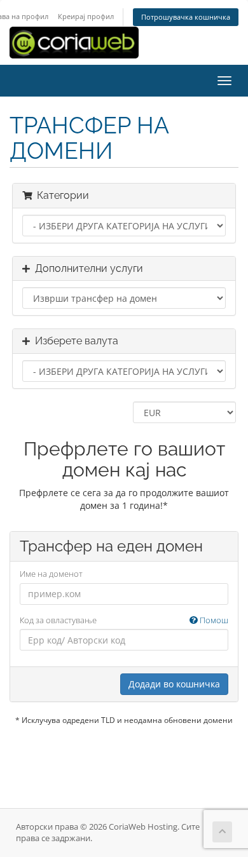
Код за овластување (124, 620)
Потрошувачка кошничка (185, 17)
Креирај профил (86, 16)
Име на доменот (51, 573)
